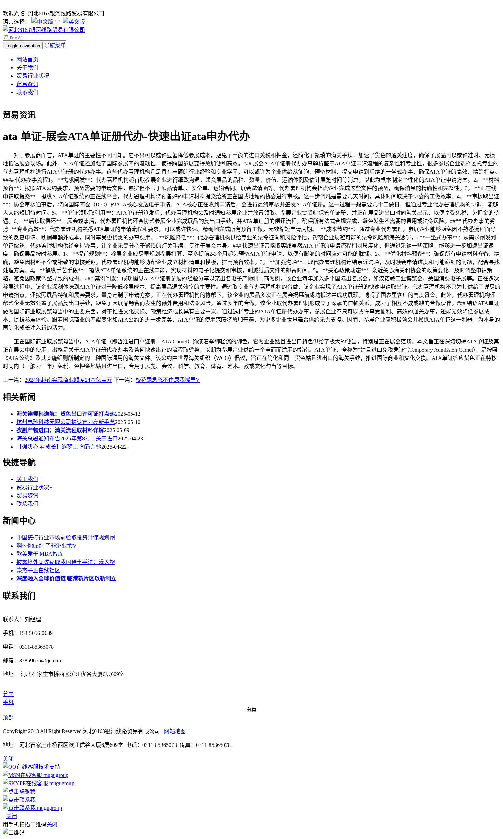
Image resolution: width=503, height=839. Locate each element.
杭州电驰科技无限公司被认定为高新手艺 (65, 422)
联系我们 (27, 92)
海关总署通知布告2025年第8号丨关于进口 (67, 438)
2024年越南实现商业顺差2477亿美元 (68, 380)
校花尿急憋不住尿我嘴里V (168, 380)
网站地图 (175, 731)
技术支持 (49, 767)
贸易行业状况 (32, 76)
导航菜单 (55, 45)
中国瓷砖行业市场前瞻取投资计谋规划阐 (65, 537)
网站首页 (27, 59)
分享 (8, 694)
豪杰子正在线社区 (38, 570)
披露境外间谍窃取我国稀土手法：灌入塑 (65, 562)
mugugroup (55, 775)
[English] (74, 22)
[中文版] (42, 22)
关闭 (11, 816)
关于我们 (27, 68)
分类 (251, 709)
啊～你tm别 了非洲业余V (46, 546)
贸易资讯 (27, 84)
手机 (8, 702)
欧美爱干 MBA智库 (39, 554)
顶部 (8, 718)
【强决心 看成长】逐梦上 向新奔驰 (58, 447)
